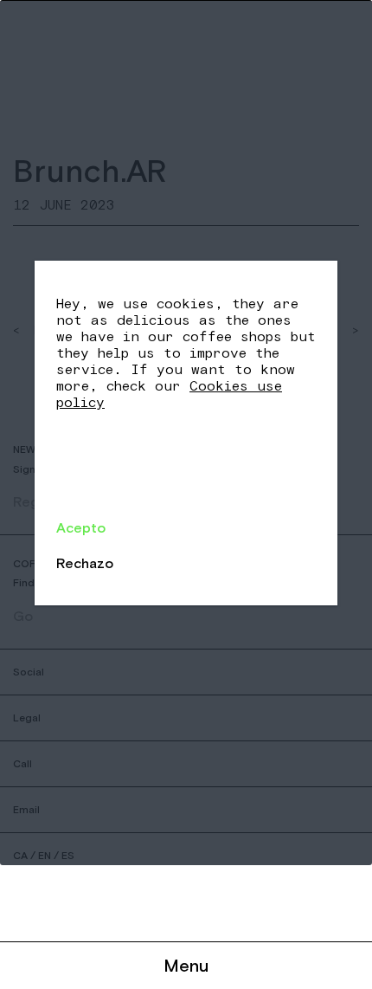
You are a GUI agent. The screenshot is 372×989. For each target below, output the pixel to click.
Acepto (81, 527)
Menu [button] (186, 965)
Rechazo (84, 563)
